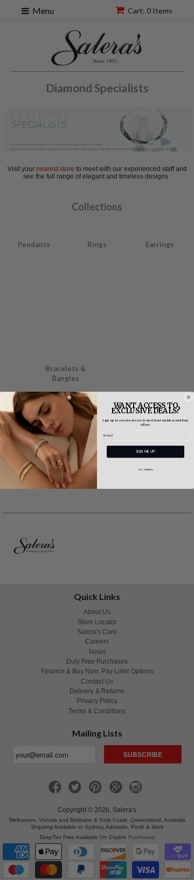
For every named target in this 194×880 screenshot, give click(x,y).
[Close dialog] (188, 396)
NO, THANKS (145, 469)
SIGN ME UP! (145, 451)
